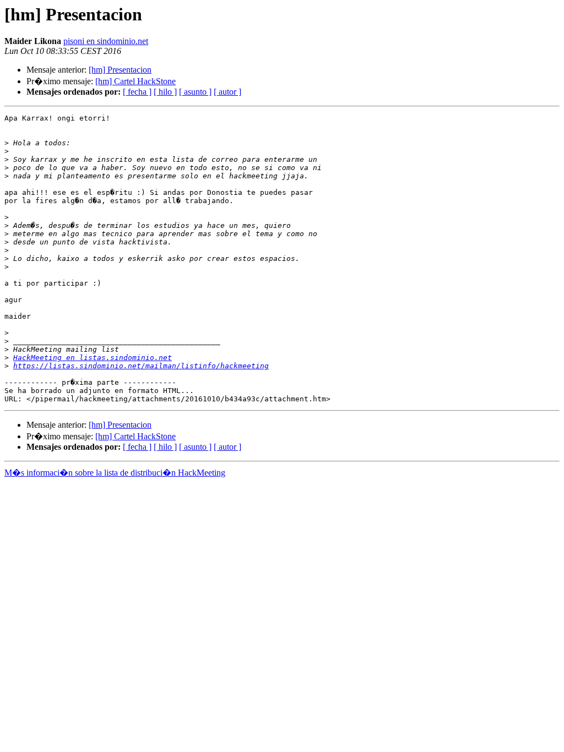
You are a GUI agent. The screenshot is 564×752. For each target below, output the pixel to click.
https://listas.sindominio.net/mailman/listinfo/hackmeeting (141, 366)
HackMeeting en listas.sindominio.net (92, 357)
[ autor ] (227, 91)
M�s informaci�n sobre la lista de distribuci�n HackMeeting (114, 472)
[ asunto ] (195, 91)
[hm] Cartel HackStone (135, 81)
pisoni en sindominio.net (105, 41)
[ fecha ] (137, 91)
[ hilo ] (165, 91)
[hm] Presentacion (120, 69)
